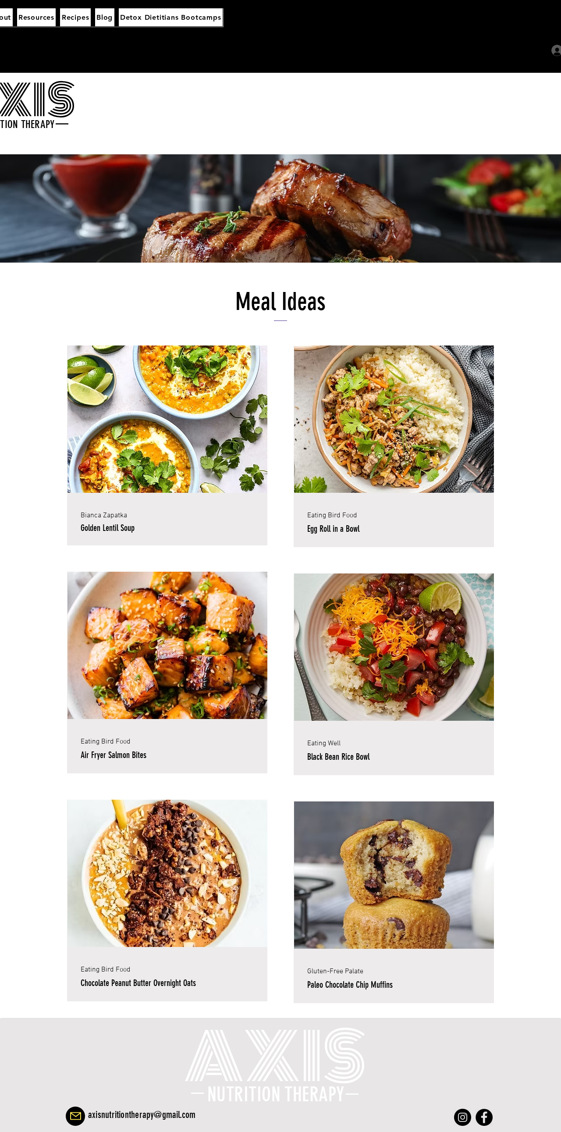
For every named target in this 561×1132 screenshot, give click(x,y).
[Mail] (75, 1116)
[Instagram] (462, 1117)
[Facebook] (484, 1117)
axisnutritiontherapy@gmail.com (142, 1115)
